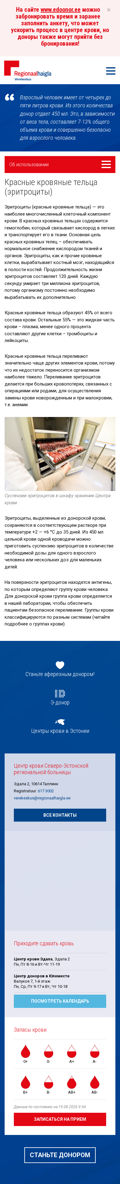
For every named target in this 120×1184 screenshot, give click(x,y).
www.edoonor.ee (61, 9)
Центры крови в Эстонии (60, 731)
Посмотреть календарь (60, 1001)
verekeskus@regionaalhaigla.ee (42, 798)
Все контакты (60, 815)
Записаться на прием (60, 1119)
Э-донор (60, 702)
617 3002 (46, 791)
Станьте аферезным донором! (60, 674)
